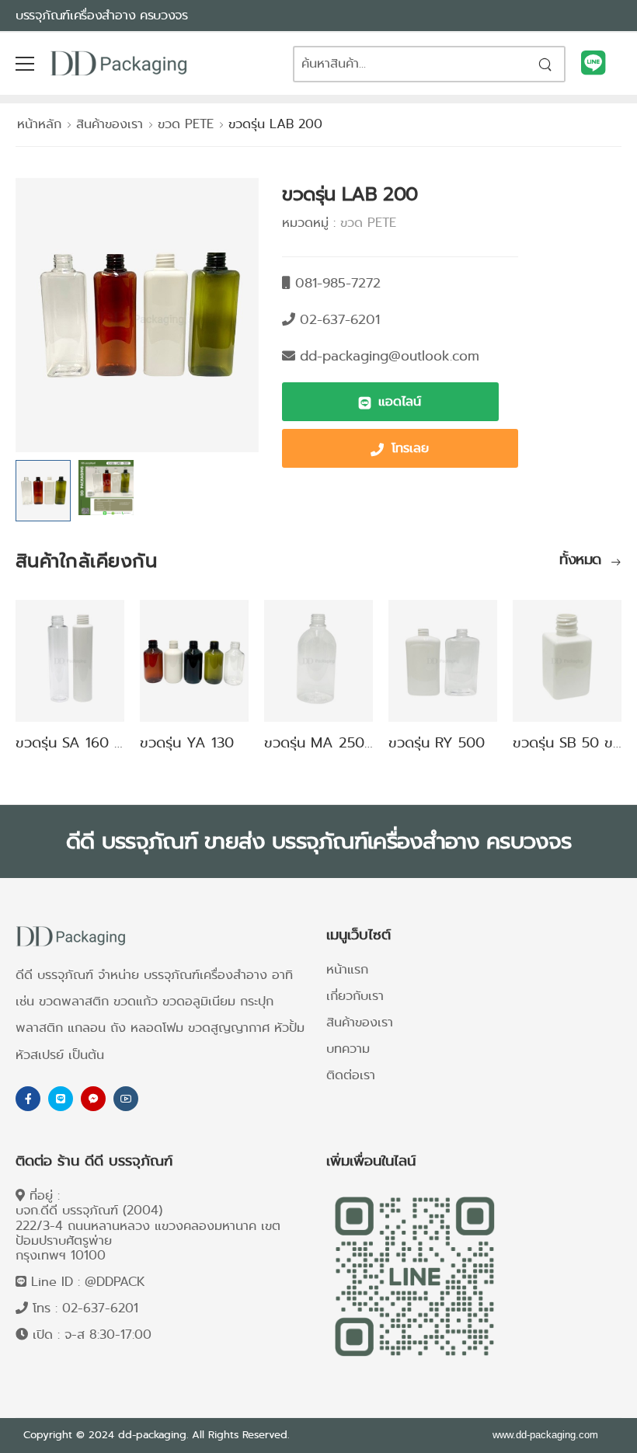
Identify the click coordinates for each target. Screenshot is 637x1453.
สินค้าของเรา (109, 124)
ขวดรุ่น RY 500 (436, 743)
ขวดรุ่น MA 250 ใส (323, 743)
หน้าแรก (347, 969)
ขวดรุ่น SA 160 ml (73, 743)
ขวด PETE (186, 124)
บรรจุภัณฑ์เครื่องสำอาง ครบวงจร (102, 15)
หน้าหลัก (39, 124)
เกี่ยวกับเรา (355, 996)
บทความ (348, 1049)
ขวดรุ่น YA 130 (187, 743)
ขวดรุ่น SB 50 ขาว (570, 743)
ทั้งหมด (582, 560)
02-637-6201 (100, 1308)
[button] (390, 401)
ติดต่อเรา (350, 1075)
